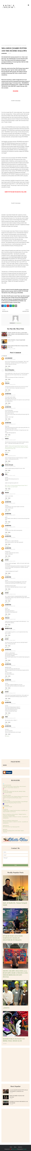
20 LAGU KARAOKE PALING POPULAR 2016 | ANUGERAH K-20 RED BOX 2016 (19, 1090)
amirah (6, 559)
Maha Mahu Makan (7, 795)
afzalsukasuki (6, 825)
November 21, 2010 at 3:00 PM (10, 537)
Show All (5, 831)
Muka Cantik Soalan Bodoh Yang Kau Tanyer (18, 446)
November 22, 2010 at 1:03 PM (10, 629)
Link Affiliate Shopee (7, 806)
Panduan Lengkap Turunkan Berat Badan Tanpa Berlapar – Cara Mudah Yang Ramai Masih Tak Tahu (15, 802)
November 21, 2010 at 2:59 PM (10, 526)
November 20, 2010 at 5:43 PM (10, 371)
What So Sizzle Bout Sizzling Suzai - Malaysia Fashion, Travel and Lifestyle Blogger (14, 815)
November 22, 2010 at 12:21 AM (10, 594)
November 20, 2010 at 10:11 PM (10, 395)
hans (6, 474)
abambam (5, 829)
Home (2, 45)
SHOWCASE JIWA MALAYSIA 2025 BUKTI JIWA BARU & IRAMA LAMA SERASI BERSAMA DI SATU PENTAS (18, 334)
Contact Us (20, 1146)
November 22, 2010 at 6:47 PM (10, 681)
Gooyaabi (24, 1149)
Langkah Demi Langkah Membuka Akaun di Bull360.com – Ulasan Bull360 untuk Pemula (15, 811)
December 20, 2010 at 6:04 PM (10, 718)
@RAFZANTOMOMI (7, 785)
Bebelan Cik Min (6, 800)
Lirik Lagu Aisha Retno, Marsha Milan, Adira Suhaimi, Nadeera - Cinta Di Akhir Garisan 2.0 (14, 787)
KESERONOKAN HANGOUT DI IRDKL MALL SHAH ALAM (14, 1040)
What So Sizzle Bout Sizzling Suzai (10, 820)
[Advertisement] (15, 28)
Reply (6, 366)
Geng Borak (5, 809)
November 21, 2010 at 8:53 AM (10, 493)
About (15, 1146)
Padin (6, 454)
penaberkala (4, 53)
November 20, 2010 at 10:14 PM (10, 424)
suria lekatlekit (8, 358)
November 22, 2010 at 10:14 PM (10, 703)
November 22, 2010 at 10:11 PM (10, 693)
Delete (9, 366)
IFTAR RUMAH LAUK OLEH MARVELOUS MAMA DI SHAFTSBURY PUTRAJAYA (12, 938)
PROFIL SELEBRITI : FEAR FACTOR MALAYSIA (17, 1096)
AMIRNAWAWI (6, 805)
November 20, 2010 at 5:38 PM (10, 359)
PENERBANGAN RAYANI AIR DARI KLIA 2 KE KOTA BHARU (19, 1102)
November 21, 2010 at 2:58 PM (10, 503)
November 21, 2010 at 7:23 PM (10, 561)
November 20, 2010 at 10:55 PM (10, 455)
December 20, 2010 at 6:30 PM (10, 727)
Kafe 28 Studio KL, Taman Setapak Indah (16, 339)
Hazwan (7, 492)
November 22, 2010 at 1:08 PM (10, 640)
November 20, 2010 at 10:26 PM (10, 439)
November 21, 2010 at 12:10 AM (10, 466)
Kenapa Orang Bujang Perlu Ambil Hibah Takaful (13, 830)
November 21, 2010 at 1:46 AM (10, 475)
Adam (6, 716)
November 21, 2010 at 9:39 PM (10, 578)
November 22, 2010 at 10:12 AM (10, 619)
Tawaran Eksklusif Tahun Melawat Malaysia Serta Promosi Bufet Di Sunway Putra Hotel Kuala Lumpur (15, 797)
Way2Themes (14, 1149)
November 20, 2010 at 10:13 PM (10, 408)
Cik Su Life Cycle (9, 464)
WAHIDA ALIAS (8, 628)
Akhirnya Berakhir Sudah (10, 447)
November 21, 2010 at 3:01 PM (10, 549)
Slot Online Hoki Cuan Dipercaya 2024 (11, 826)
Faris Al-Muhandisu (9, 370)
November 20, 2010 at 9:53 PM (10, 384)
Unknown (7, 383)
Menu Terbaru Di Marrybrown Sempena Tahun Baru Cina (18, 346)
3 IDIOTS (6, 1008)
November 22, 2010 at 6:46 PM (10, 665)
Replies (7, 368)
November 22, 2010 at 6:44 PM (10, 650)
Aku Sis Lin (5, 790)
